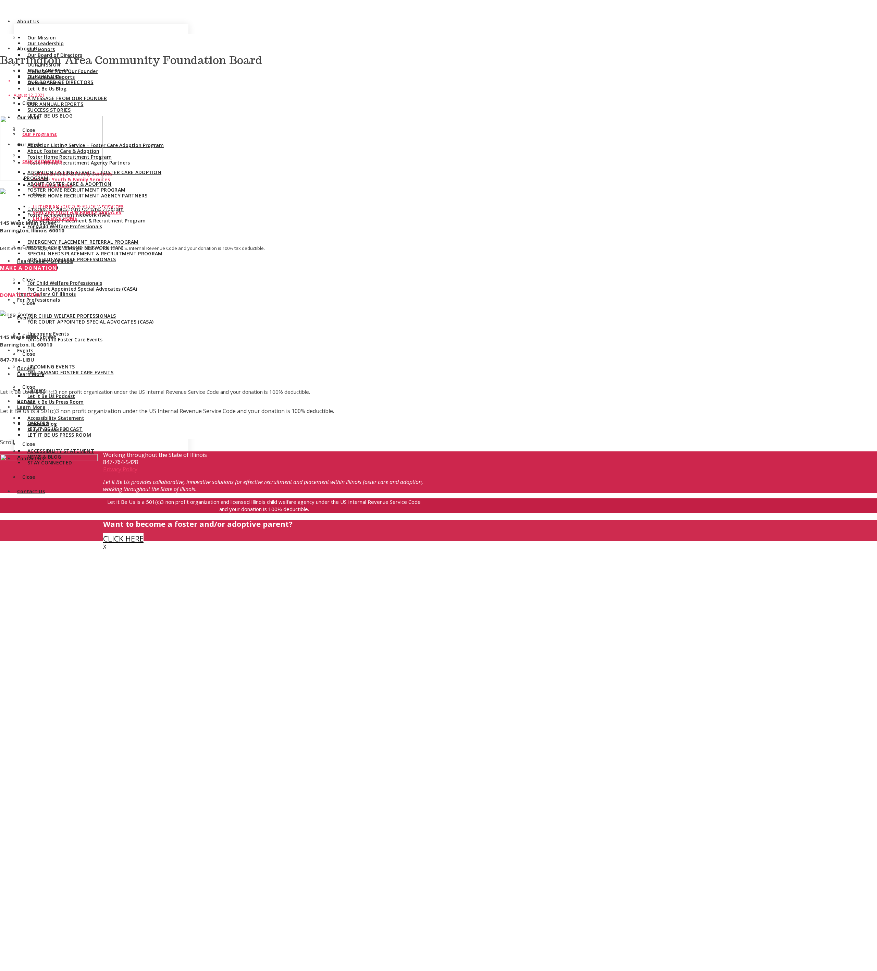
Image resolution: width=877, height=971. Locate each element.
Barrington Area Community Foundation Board (131, 60)
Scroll (7, 442)
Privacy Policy (120, 469)
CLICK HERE (123, 538)
